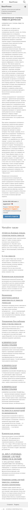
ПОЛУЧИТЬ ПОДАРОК (11, 216)
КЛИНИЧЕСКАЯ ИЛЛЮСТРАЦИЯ (9, 343)
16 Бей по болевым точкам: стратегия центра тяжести (13, 233)
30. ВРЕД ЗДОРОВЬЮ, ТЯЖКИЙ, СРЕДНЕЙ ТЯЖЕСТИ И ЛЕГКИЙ (12, 456)
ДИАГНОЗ (5, 509)
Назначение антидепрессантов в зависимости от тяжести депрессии (12, 299)
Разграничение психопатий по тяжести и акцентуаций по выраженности (13, 410)
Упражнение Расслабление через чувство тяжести (13, 322)
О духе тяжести (8, 256)
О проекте (10, 504)
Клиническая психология (13, 276)
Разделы (16, 504)
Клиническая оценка (11, 433)
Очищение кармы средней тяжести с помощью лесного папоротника (13, 482)
